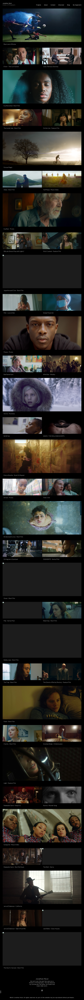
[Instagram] (42, 990)
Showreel (61, 5)
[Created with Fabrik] (0, 992)
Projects (38, 5)
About (46, 5)
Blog (68, 5)
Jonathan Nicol (42, 979)
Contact (53, 5)
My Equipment (77, 5)
